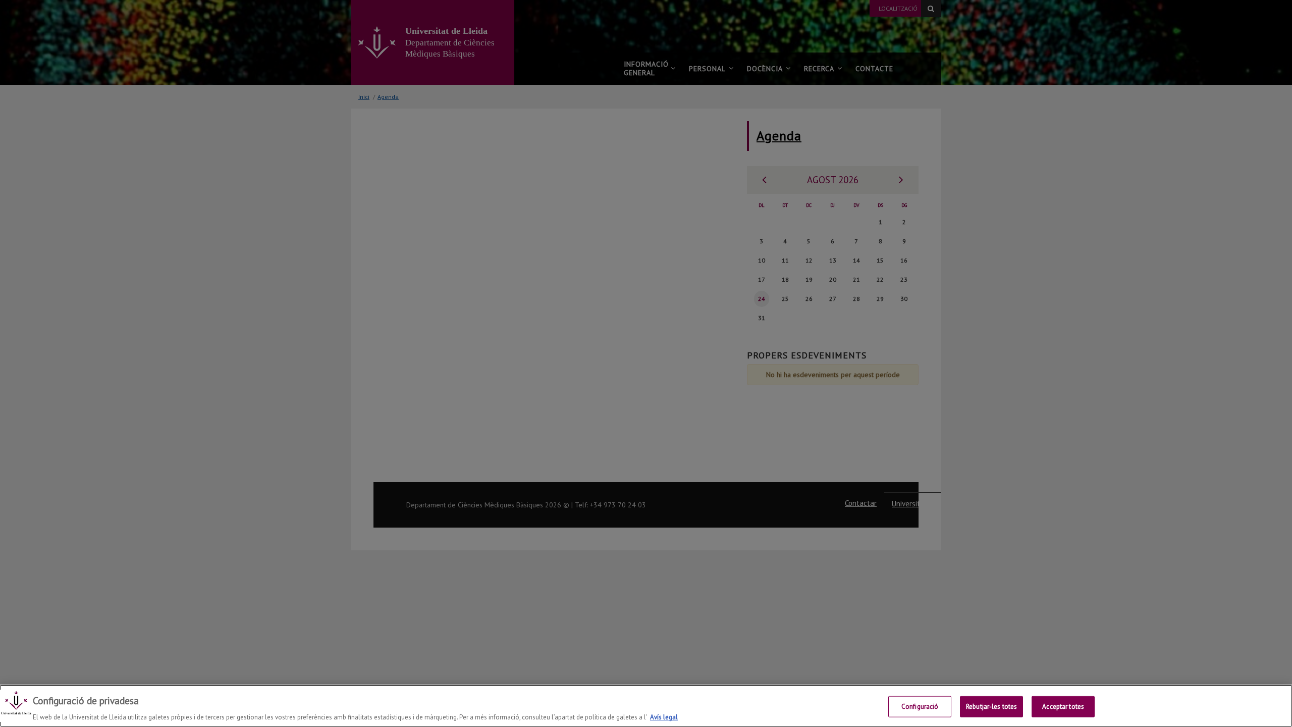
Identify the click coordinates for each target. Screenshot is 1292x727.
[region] (646, 706)
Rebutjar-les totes (991, 706)
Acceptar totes (1063, 706)
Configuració (920, 706)
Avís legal (664, 716)
